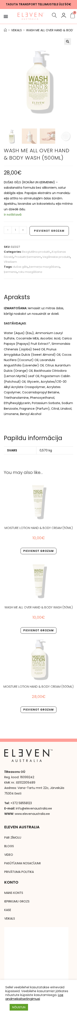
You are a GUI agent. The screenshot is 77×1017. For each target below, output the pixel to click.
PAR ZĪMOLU (12, 837)
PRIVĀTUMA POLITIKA (19, 872)
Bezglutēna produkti (36, 252)
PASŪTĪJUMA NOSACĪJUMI (22, 863)
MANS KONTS (13, 893)
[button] (5, 16)
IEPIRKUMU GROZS (17, 901)
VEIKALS (9, 918)
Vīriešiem (10, 262)
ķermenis (10, 272)
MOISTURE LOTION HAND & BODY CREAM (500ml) (38, 686)
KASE (7, 910)
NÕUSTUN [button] (18, 1007)
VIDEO (8, 855)
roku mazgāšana (30, 272)
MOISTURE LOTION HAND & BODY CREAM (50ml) (38, 528)
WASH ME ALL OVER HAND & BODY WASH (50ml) (38, 607)
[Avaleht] (5, 30)
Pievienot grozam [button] (38, 551)
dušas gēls (20, 267)
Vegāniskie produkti (56, 257)
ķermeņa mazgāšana (44, 267)
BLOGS (9, 846)
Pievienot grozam (49, 231)
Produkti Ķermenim (28, 257)
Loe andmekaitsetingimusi (34, 997)
